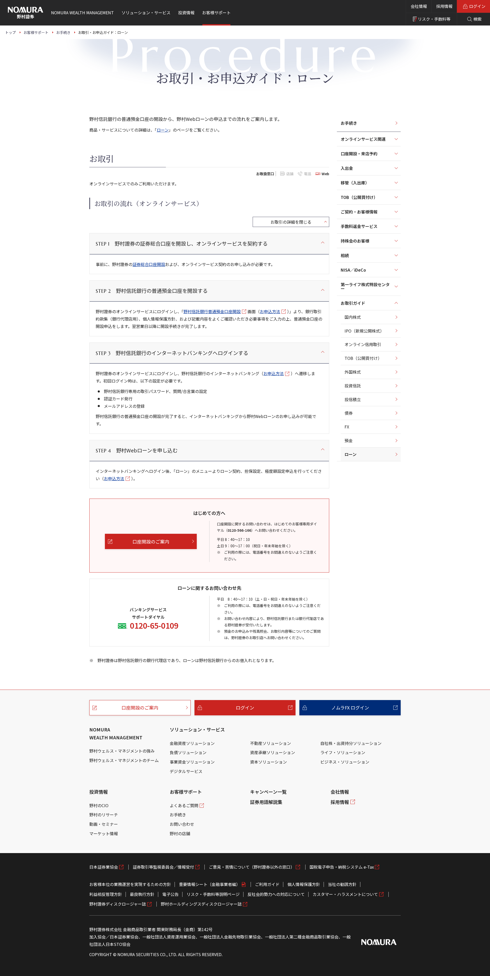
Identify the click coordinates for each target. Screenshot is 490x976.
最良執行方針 (142, 894)
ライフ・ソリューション (342, 752)
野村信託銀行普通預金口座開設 (212, 311)
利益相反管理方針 (105, 894)
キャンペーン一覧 (268, 791)
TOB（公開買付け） (363, 358)
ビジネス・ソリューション (344, 762)
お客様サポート (186, 791)
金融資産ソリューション (192, 743)
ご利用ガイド (267, 884)
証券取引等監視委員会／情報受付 (163, 867)
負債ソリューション (188, 752)
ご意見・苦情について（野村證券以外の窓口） (252, 867)
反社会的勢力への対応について (276, 894)
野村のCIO (98, 805)
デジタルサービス (186, 771)
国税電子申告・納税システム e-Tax (342, 867)
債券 (349, 413)
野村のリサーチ (103, 815)
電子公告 (170, 894)
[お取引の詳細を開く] (291, 222)
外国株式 (353, 372)
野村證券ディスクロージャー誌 (117, 904)
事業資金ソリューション (192, 762)
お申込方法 (270, 311)
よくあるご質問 (184, 805)
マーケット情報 (103, 833)
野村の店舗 (180, 833)
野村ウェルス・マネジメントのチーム (124, 760)
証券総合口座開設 (148, 264)
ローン (163, 130)
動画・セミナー (103, 824)
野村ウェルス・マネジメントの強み (122, 751)
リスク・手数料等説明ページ (213, 894)
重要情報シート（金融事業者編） (209, 884)
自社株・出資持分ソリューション (351, 743)
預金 (349, 440)
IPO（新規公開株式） (364, 331)
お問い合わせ (182, 824)
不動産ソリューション (270, 743)
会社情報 (419, 6)
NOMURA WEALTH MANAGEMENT (115, 733)
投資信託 (353, 386)
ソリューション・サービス (197, 729)
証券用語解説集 (266, 801)
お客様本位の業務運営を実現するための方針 (130, 884)
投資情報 (98, 791)
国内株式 (353, 317)
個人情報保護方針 (303, 884)
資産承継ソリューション (272, 752)
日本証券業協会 (103, 867)
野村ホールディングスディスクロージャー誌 (201, 904)
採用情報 (444, 6)
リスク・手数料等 (434, 19)
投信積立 (353, 399)
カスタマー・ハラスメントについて (345, 894)
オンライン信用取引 (363, 344)
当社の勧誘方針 (342, 884)
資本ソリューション (268, 762)
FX (347, 427)
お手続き (349, 123)
